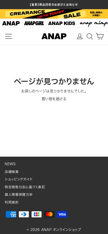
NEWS (10, 164)
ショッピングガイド (19, 179)
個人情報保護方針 (19, 194)
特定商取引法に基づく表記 (25, 187)
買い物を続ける (54, 99)
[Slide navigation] (54, 23)
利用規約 (12, 202)
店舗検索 (12, 171)
